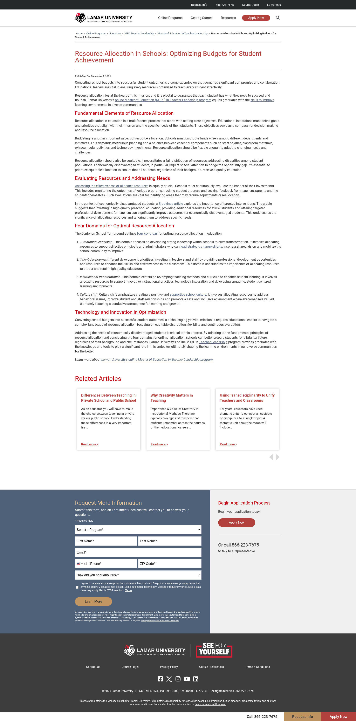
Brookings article (171, 204)
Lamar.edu (274, 4)
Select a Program (90, 529)
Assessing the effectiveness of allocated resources (111, 186)
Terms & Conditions (257, 666)
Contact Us (93, 666)
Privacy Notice (147, 620)
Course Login (250, 4)
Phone (95, 563)
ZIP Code (147, 563)
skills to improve (262, 100)
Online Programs (96, 33)
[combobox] (138, 529)
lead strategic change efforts (201, 246)
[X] (169, 679)
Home (79, 33)
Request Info (199, 4)
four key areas (147, 233)
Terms (128, 590)
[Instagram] (178, 679)
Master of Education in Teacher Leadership (182, 33)
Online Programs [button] (170, 18)
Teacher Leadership (213, 342)
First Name (85, 541)
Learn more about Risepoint (166, 620)
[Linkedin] (196, 679)
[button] (277, 17)
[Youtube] (187, 679)
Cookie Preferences (211, 666)
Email (81, 552)
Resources (228, 18)
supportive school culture (188, 294)
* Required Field (84, 520)
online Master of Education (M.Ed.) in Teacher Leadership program (163, 100)
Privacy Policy (169, 666)
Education (115, 33)
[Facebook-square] (160, 679)
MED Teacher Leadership (139, 33)
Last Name (148, 541)
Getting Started (202, 18)
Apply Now (256, 18)
